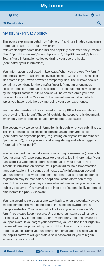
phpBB (39, 260)
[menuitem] (13, 15)
